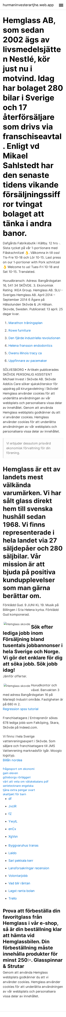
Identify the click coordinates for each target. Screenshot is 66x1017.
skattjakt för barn (14, 794)
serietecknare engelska (18, 785)
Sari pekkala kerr (20, 860)
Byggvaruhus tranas (23, 845)
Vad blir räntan (19, 883)
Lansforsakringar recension (28, 868)
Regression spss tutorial (20, 709)
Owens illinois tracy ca (25, 353)
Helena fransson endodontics (30, 345)
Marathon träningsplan (25, 323)
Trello (12, 898)
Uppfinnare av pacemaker (27, 361)
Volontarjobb (18, 876)
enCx (12, 829)
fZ (10, 814)
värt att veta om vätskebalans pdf (25, 781)
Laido (12, 853)
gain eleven (10, 773)
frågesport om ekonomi (18, 769)
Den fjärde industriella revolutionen (34, 338)
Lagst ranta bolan (21, 891)
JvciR (12, 806)
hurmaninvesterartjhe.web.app (28, 5)
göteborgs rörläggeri (17, 777)
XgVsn (13, 836)
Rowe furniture (19, 330)
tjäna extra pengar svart (19, 790)
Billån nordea (12, 760)
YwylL (12, 821)
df (10, 798)
